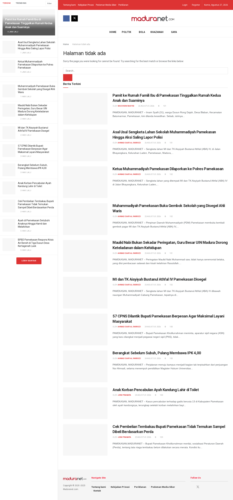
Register (195, 5)
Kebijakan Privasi (86, 5)
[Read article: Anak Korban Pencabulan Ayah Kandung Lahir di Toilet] (85, 403)
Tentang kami (69, 5)
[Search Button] (226, 32)
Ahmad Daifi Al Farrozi (129, 143)
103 (161, 437)
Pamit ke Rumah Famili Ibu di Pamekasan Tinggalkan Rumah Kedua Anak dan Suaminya (28, 23)
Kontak (97, 490)
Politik (126, 32)
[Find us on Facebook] (66, 18)
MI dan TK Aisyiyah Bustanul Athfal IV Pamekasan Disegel (159, 279)
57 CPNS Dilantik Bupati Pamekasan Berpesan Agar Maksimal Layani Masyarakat (33, 148)
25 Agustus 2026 (152, 216)
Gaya (174, 32)
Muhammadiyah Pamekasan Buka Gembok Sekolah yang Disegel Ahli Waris (36, 89)
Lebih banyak (28, 261)
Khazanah (156, 32)
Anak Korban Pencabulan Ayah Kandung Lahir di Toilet (156, 390)
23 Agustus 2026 (142, 437)
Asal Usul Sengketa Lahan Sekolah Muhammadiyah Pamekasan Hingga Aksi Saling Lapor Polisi (36, 45)
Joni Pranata (124, 395)
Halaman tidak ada (81, 44)
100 (171, 327)
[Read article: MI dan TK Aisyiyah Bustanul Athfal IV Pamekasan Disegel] (85, 293)
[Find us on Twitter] (74, 18)
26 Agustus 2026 (146, 106)
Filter (49, 3)
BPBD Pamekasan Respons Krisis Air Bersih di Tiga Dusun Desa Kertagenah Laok (36, 242)
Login (184, 5)
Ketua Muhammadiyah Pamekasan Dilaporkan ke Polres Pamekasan (35, 64)
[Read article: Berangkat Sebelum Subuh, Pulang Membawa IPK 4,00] (85, 366)
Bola (142, 32)
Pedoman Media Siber (106, 5)
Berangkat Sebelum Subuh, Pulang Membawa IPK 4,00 (157, 353)
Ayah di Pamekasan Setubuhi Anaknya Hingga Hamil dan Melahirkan (34, 223)
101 (164, 106)
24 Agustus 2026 (152, 327)
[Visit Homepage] (153, 18)
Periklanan (123, 5)
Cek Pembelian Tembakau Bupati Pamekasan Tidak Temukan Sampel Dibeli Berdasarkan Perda (36, 204)
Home (112, 32)
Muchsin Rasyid (126, 106)
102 (171, 174)
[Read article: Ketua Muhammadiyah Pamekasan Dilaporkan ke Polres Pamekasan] (85, 182)
